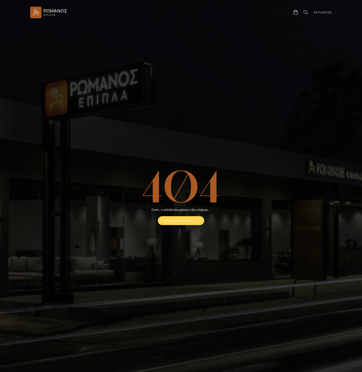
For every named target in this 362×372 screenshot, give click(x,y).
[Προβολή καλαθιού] (295, 12)
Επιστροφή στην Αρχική (178, 220)
